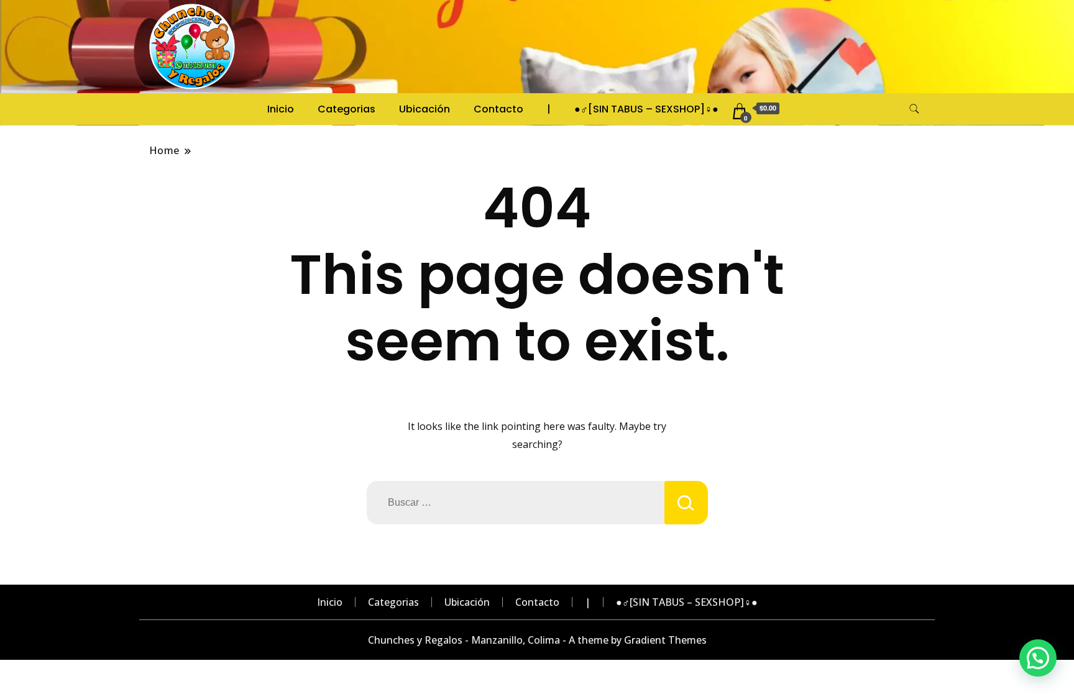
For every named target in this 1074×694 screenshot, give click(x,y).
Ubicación (424, 109)
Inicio (280, 109)
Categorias (346, 109)
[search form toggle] (914, 109)
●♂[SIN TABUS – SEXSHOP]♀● (646, 109)
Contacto (498, 109)
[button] (1038, 658)
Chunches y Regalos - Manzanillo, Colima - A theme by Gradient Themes (537, 640)
